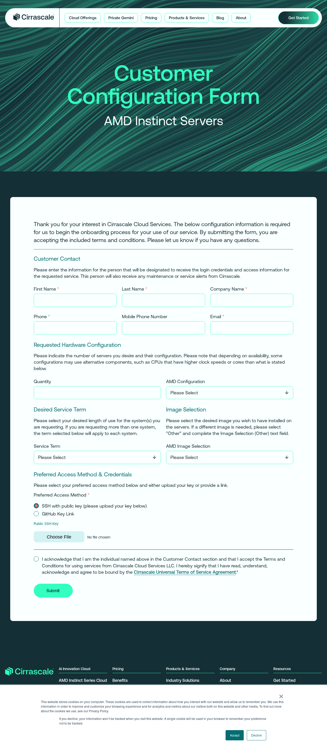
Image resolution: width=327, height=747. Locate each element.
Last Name (134, 289)
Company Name (228, 289)
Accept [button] (234, 735)
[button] (83, 17)
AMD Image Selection (188, 446)
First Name (46, 289)
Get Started (284, 680)
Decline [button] (256, 735)
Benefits (120, 680)
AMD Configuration (185, 381)
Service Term (47, 446)
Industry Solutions (182, 680)
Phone (42, 316)
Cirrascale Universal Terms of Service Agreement (185, 571)
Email (217, 316)
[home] (33, 17)
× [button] (281, 694)
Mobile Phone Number (144, 316)
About (225, 680)
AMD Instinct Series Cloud (83, 680)
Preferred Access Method (62, 495)
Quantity (42, 381)
